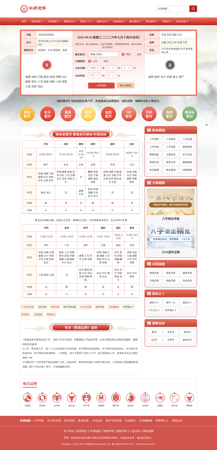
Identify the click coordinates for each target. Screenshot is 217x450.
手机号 (170, 332)
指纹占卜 (187, 302)
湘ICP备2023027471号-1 (123, 444)
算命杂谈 (181, 21)
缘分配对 (134, 21)
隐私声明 (121, 431)
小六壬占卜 (154, 310)
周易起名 (51, 314)
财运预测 (171, 169)
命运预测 (154, 169)
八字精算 (171, 139)
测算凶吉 (101, 21)
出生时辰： (81, 75)
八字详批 (38, 420)
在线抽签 (118, 21)
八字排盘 (154, 146)
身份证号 (187, 339)
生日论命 (187, 154)
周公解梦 (150, 21)
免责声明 (108, 431)
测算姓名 (68, 21)
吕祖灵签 (187, 280)
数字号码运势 (70, 306)
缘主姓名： (81, 54)
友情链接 (95, 431)
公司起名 (38, 314)
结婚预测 (187, 169)
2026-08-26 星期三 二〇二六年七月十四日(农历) (108, 37)
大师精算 (52, 21)
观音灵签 (171, 272)
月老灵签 (154, 280)
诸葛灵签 (187, 272)
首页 (24, 21)
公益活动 (135, 431)
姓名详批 (100, 306)
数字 (154, 332)
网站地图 (148, 431)
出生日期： (81, 68)
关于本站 (68, 431)
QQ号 (154, 339)
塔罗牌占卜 (128, 306)
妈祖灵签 (171, 280)
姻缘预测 (187, 162)
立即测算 (101, 85)
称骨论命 (171, 162)
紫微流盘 (154, 154)
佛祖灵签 (154, 272)
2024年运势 (85, 306)
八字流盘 (171, 146)
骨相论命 (154, 162)
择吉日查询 (125, 85)
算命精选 (36, 21)
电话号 (187, 332)
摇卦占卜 (85, 21)
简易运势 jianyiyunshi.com (98, 444)
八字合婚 (187, 139)
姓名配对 (25, 314)
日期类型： (81, 61)
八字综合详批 (27, 306)
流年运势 (42, 306)
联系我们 (82, 431)
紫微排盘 (187, 146)
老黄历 (165, 21)
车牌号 (170, 339)
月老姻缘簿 (113, 306)
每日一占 (171, 302)
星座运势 (55, 306)
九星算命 (171, 154)
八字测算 (154, 139)
